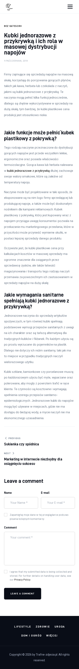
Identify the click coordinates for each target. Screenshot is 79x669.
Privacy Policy (22, 579)
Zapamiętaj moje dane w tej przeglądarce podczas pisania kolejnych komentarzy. (39, 516)
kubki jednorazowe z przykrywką (28, 171)
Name (8, 492)
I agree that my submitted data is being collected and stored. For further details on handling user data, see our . (41, 575)
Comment (10, 527)
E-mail (45, 492)
